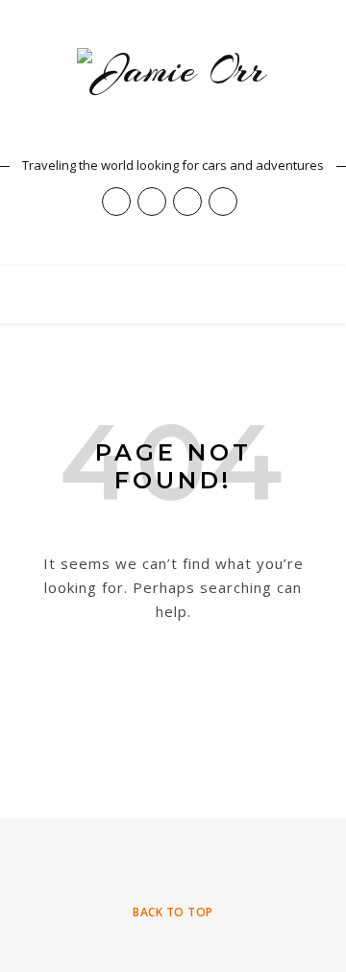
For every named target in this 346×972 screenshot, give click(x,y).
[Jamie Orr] (173, 95)
